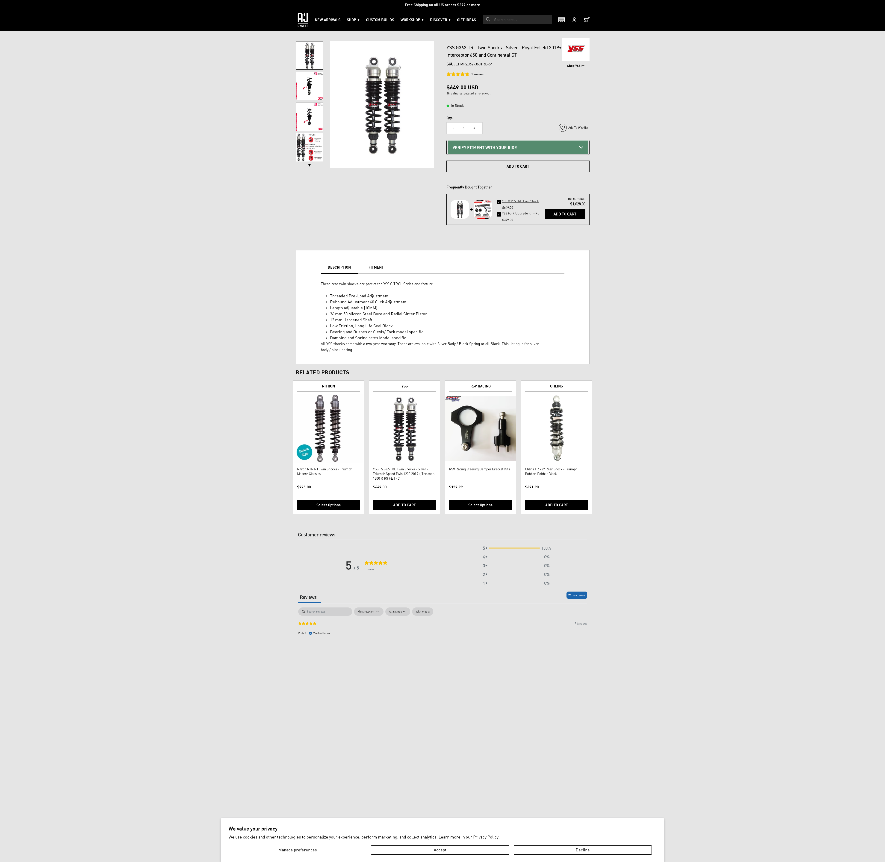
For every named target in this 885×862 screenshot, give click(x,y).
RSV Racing (480, 386)
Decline (583, 849)
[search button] (488, 19)
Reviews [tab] (309, 597)
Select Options (328, 505)
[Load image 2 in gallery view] (309, 86)
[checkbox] (422, 611)
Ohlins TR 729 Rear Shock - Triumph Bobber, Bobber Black (551, 471)
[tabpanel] (442, 637)
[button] (412, 19)
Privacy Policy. (486, 836)
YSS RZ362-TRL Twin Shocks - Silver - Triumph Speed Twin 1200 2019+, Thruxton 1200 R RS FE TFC (403, 474)
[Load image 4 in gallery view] (309, 147)
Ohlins (556, 386)
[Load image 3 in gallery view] (309, 117)
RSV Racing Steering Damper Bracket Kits (479, 469)
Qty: (449, 118)
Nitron (328, 386)
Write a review (576, 595)
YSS (404, 386)
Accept (440, 849)
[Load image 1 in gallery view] (309, 55)
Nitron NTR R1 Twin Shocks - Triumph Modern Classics (324, 471)
